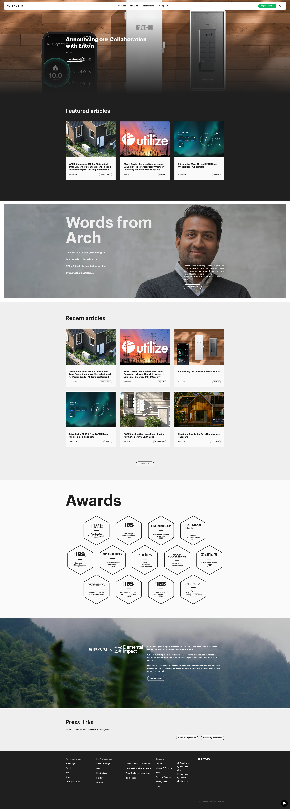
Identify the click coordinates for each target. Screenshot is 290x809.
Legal (158, 786)
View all (145, 464)
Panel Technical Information (138, 764)
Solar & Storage (103, 764)
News (158, 773)
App (67, 773)
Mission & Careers (164, 768)
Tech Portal (131, 778)
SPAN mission (156, 678)
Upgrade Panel (267, 6)
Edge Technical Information (138, 773)
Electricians (101, 773)
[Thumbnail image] (91, 139)
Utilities (99, 783)
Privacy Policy (162, 782)
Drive (68, 777)
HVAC (98, 768)
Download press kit (187, 738)
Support (159, 764)
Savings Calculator (74, 782)
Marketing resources (212, 738)
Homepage (70, 764)
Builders (100, 778)
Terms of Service (163, 777)
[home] (15, 6)
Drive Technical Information (138, 768)
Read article (74, 59)
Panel (68, 768)
